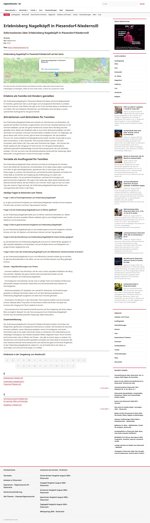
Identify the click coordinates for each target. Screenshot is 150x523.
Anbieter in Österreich (13, 480)
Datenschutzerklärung (13, 492)
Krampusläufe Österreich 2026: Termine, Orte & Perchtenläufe (132, 132)
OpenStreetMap (97, 82)
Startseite (8, 475)
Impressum (70, 10)
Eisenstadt (118, 72)
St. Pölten (117, 76)
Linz (115, 88)
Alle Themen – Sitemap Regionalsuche (19, 496)
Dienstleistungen (85, 15)
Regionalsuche (10, 10)
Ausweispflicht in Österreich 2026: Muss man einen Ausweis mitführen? (128, 432)
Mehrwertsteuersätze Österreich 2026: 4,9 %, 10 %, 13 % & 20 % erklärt (134, 211)
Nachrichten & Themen (39, 15)
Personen (117, 342)
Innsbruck (118, 92)
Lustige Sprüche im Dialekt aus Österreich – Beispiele (129, 446)
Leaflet (90, 82)
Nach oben (104, 388)
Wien (61, 10)
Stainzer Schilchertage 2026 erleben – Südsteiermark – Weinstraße (127, 420)
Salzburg (117, 84)
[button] (56, 74)
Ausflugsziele (15, 15)
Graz (40, 10)
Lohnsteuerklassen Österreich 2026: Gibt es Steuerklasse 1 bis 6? (134, 235)
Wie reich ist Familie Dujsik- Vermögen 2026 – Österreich (128, 408)
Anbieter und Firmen (64, 15)
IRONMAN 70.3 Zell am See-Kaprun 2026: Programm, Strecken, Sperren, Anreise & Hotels (128, 439)
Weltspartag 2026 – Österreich (52, 511)
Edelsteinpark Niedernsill (13, 378)
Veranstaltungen (51, 10)
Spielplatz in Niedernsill (13, 405)
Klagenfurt (118, 80)
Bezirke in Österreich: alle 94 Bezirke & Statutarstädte (134, 157)
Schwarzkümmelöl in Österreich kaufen (131, 285)
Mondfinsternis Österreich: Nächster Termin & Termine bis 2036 (133, 260)
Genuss (117, 329)
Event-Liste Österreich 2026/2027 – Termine (126, 402)
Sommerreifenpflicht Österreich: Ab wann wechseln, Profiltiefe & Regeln (134, 184)
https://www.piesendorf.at (18, 47)
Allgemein (51, 15)
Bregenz (117, 96)
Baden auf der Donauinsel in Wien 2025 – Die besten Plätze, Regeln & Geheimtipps (128, 414)
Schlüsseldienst (119, 346)
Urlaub (32, 10)
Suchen (142, 4)
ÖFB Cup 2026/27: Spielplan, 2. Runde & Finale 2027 (133, 108)
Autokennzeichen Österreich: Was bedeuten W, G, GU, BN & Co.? (126, 388)
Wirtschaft (22, 10)
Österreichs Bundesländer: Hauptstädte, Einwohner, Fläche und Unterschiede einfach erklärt (128, 395)
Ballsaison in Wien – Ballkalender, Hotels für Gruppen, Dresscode (128, 426)
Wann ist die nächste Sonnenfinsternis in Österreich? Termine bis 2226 (128, 382)
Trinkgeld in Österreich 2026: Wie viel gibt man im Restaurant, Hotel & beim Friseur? (129, 452)
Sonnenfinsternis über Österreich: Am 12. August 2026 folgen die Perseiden (129, 376)
